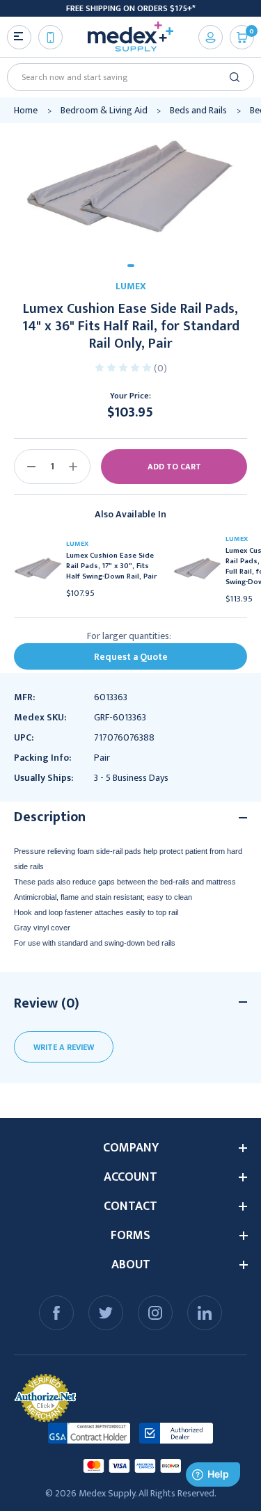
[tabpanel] (130, 188)
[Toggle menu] (19, 37)
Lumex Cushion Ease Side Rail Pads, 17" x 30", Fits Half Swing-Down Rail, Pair (111, 566)
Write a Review (63, 1047)
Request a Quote (131, 657)
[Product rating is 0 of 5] (124, 367)
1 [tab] (130, 265)
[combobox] (126, 77)
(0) (160, 368)
